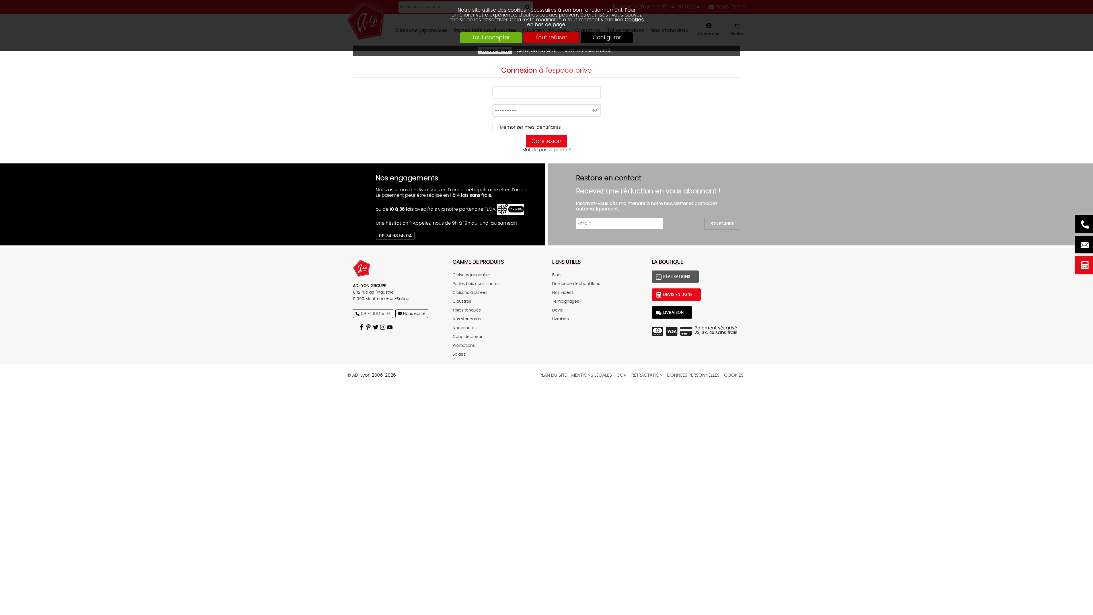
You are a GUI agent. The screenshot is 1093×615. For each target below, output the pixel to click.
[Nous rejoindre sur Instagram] (383, 327)
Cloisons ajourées (470, 292)
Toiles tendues (467, 310)
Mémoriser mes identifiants (530, 127)
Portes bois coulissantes (476, 284)
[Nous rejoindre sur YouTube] (390, 327)
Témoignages (565, 301)
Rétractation (647, 375)
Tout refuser (551, 37)
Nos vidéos (563, 292)
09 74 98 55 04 (395, 235)
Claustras (462, 301)
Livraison (560, 319)
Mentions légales (591, 375)
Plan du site (553, 375)
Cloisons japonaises (472, 275)
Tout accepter (491, 37)
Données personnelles (693, 375)
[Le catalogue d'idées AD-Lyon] (369, 327)
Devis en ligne (1084, 265)
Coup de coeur (467, 337)
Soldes (459, 354)
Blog (556, 275)
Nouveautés (464, 328)
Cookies (634, 19)
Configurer (607, 37)
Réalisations (676, 276)
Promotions (464, 345)
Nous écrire (1084, 244)
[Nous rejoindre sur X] (376, 327)
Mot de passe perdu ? (546, 149)
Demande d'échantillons (576, 284)
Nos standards (467, 319)
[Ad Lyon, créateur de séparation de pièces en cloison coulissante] (397, 268)
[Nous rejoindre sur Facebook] (362, 327)
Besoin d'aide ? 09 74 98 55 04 (1084, 224)
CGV (622, 375)
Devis (557, 310)
